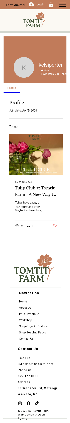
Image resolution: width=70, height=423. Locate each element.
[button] (51, 4)
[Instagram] (20, 403)
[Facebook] (28, 403)
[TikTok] (37, 403)
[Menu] (62, 4)
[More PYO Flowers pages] (38, 314)
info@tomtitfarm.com (35, 364)
